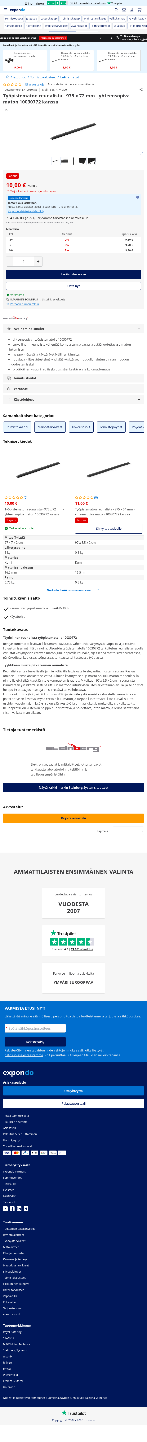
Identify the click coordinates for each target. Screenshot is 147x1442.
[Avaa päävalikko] (5, 10)
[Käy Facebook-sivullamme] (12, 1210)
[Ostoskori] (139, 10)
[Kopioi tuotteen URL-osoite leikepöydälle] (141, 90)
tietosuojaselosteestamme (24, 1055)
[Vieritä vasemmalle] (5, 37)
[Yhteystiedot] (124, 9)
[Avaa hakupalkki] (116, 10)
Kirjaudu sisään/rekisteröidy (26, 211)
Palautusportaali (74, 1103)
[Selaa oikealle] (141, 37)
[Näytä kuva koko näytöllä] (141, 153)
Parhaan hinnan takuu (24, 304)
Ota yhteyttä (73, 1091)
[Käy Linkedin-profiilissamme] (19, 1210)
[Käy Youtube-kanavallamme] (5, 1210)
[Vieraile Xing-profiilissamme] (26, 1210)
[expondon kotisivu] (7, 77)
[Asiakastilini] (132, 10)
